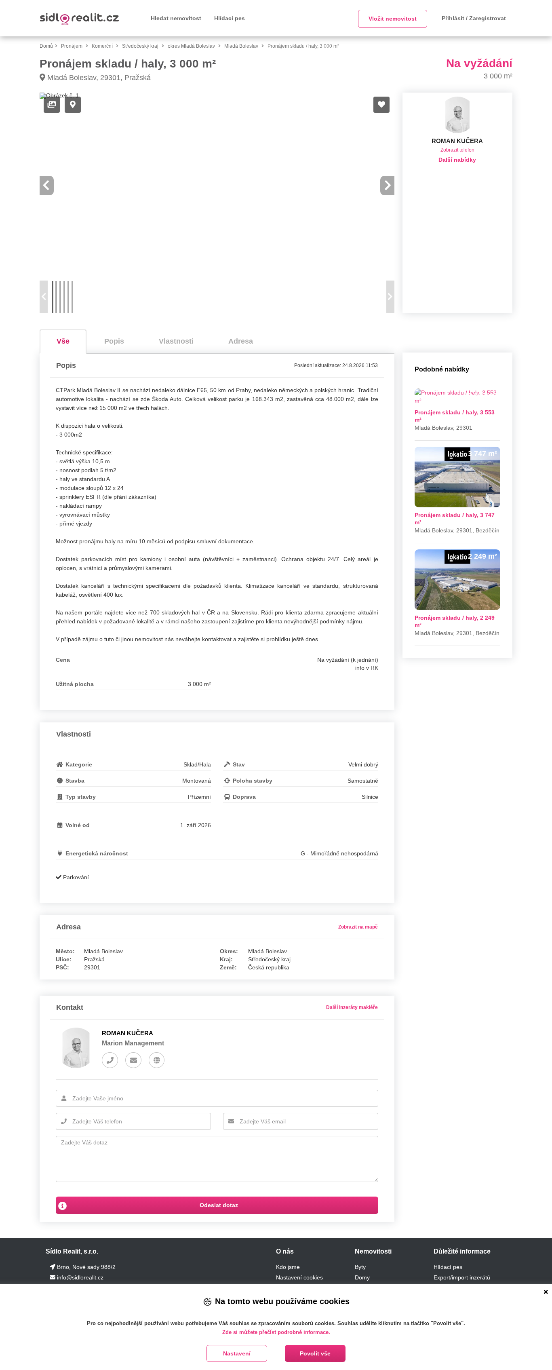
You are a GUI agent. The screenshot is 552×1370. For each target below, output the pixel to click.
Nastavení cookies (299, 1277)
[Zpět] (46, 186)
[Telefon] (110, 1060)
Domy (362, 1277)
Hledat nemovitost (176, 18)
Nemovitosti (373, 1251)
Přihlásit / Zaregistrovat (474, 18)
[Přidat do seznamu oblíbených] (381, 105)
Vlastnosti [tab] (176, 341)
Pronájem (72, 46)
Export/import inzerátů (462, 1277)
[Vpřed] (387, 186)
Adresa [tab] (240, 341)
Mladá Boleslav (241, 46)
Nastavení (237, 1353)
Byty (360, 1267)
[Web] (156, 1060)
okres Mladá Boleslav (192, 46)
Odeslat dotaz (218, 1205)
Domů (46, 46)
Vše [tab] (63, 341)
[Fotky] (52, 105)
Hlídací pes (229, 18)
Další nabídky (457, 159)
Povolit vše (315, 1353)
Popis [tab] (114, 341)
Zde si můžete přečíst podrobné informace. (276, 1332)
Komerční (103, 46)
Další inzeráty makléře (352, 1007)
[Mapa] (73, 105)
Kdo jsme (288, 1267)
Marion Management (133, 1043)
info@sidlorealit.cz (80, 1277)
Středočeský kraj (141, 46)
